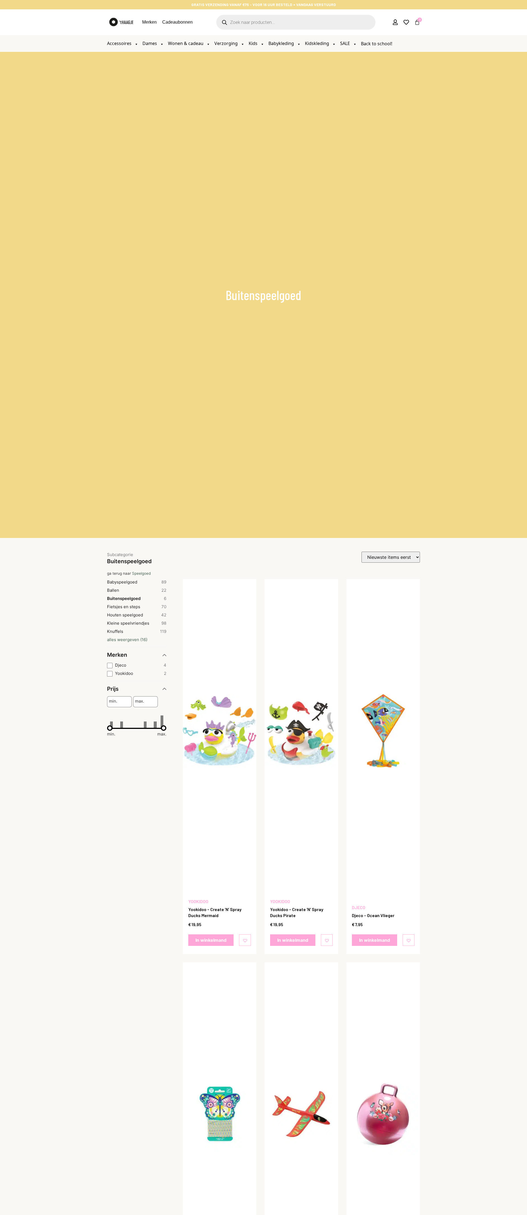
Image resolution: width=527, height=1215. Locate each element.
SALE (345, 43)
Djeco (358, 907)
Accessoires (120, 43)
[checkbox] (136, 665)
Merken (149, 22)
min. (113, 701)
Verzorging (226, 43)
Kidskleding (317, 43)
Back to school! (376, 44)
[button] (245, 940)
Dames (150, 43)
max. (139, 701)
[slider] (110, 728)
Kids (254, 43)
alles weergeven (127, 639)
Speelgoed (141, 573)
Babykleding (281, 43)
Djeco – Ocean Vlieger (373, 915)
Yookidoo (198, 901)
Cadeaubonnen (177, 22)
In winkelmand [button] (210, 940)
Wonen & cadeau (186, 43)
